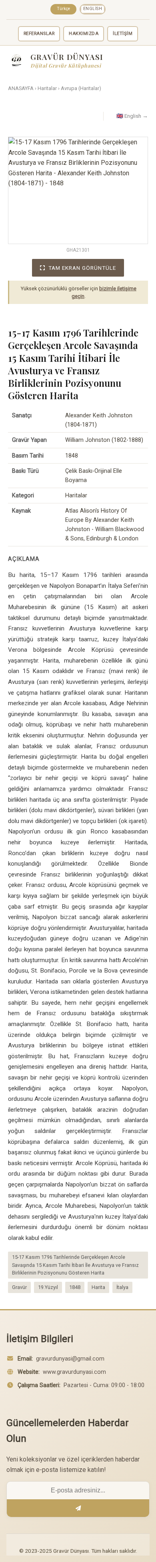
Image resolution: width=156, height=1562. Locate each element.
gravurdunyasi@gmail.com (70, 1358)
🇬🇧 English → (132, 116)
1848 (74, 1287)
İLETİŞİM (122, 33)
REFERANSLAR (39, 33)
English (92, 8)
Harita (98, 1287)
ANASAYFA (21, 88)
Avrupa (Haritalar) (81, 88)
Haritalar (47, 88)
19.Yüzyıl (48, 1287)
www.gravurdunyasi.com (74, 1372)
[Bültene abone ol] (78, 1508)
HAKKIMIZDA (83, 33)
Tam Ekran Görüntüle (82, 268)
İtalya (122, 1287)
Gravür (19, 1287)
